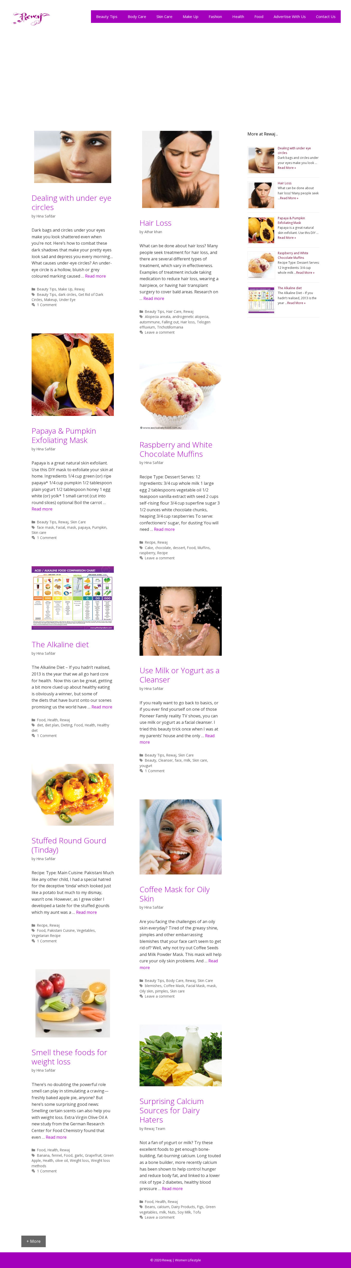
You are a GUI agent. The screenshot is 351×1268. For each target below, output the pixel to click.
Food (258, 16)
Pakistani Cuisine (61, 930)
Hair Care (173, 311)
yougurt (146, 765)
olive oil (61, 1160)
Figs (200, 1206)
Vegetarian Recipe (46, 935)
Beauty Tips (106, 16)
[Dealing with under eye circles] (72, 181)
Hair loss (188, 322)
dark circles (67, 294)
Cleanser (165, 760)
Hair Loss (155, 222)
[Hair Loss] (180, 206)
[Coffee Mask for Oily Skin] (181, 873)
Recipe (150, 542)
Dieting (66, 725)
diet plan (52, 725)
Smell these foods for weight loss (69, 1057)
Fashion (215, 16)
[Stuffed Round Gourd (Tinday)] (73, 824)
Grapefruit (93, 1155)
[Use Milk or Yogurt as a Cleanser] (181, 654)
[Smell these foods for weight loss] (72, 1036)
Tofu (197, 1212)
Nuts (172, 1212)
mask (71, 527)
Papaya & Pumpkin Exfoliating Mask (64, 435)
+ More (33, 1241)
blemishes (153, 985)
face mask (45, 527)
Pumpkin (99, 527)
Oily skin (146, 991)
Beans (150, 1206)
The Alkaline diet (60, 644)
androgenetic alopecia (190, 316)
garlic (79, 1155)
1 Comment (47, 304)
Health (238, 16)
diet (40, 725)
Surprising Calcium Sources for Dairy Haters (172, 1110)
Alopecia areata (157, 316)
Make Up (190, 16)
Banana (43, 1155)
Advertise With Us (290, 16)
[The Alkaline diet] (73, 628)
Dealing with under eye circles (72, 202)
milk (187, 760)
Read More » (287, 168)
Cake (149, 547)
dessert (179, 547)
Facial (60, 527)
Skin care (39, 532)
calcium (163, 1206)
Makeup (50, 299)
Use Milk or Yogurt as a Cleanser (179, 675)
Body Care (137, 16)
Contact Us (326, 16)
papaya (84, 527)
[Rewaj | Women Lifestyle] (30, 18)
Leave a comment (159, 332)
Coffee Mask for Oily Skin (175, 894)
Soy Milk (184, 1212)
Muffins (204, 547)
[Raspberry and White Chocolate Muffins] (181, 428)
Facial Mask (195, 985)
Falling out (170, 322)
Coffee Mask (174, 985)
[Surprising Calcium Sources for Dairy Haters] (181, 1085)
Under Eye (67, 299)
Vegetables (86, 930)
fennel (57, 1155)
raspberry (147, 552)
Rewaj (80, 289)
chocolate (163, 547)
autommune (150, 322)
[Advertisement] (175, 75)
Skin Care (164, 16)
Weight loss (79, 1160)
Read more (95, 276)
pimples (161, 991)
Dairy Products (183, 1206)
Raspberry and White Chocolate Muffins (176, 449)
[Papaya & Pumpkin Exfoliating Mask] (73, 414)
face (178, 760)
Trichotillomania (170, 327)
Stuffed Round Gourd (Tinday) (69, 845)
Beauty (150, 760)
